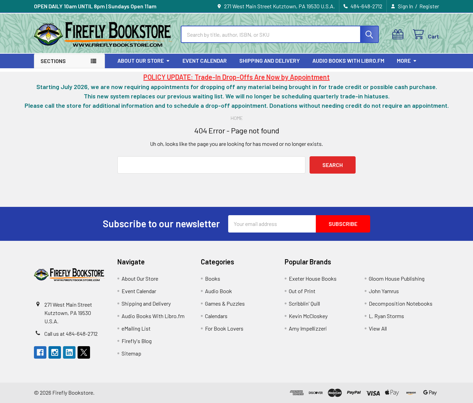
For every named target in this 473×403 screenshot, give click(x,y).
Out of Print (302, 291)
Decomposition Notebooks (400, 303)
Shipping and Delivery (269, 60)
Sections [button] (53, 61)
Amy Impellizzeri (308, 328)
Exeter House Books (313, 278)
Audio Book (218, 291)
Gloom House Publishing (397, 278)
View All (378, 328)
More (404, 60)
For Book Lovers (224, 328)
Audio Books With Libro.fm (348, 60)
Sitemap (131, 353)
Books (212, 278)
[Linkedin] (69, 352)
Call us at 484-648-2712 (71, 333)
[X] (84, 352)
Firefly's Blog (137, 341)
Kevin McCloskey (308, 316)
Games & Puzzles (225, 303)
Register (429, 6)
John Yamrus (384, 291)
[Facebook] (40, 352)
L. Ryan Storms (386, 316)
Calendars (216, 316)
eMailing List (136, 328)
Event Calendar (204, 60)
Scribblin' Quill (304, 303)
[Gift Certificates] (399, 34)
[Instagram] (54, 352)
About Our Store (140, 60)
